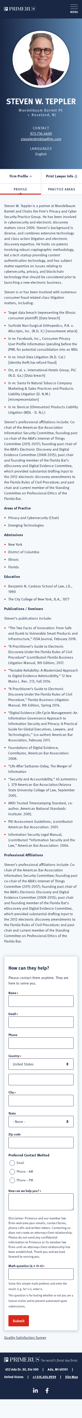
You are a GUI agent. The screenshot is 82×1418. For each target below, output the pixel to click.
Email (12, 1013)
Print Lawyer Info (59, 176)
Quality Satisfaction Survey (25, 1337)
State (12, 1113)
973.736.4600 (41, 133)
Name (12, 992)
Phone (12, 1034)
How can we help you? (23, 1190)
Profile (20, 189)
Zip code (14, 1134)
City (11, 1092)
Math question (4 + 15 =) (25, 1265)
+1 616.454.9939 (44, 1376)
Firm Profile (19, 176)
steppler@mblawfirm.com (41, 139)
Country (13, 1055)
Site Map (71, 1376)
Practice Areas (61, 189)
